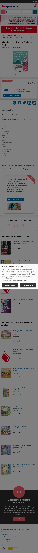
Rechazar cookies (10, 285)
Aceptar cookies (28, 285)
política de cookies (22, 280)
